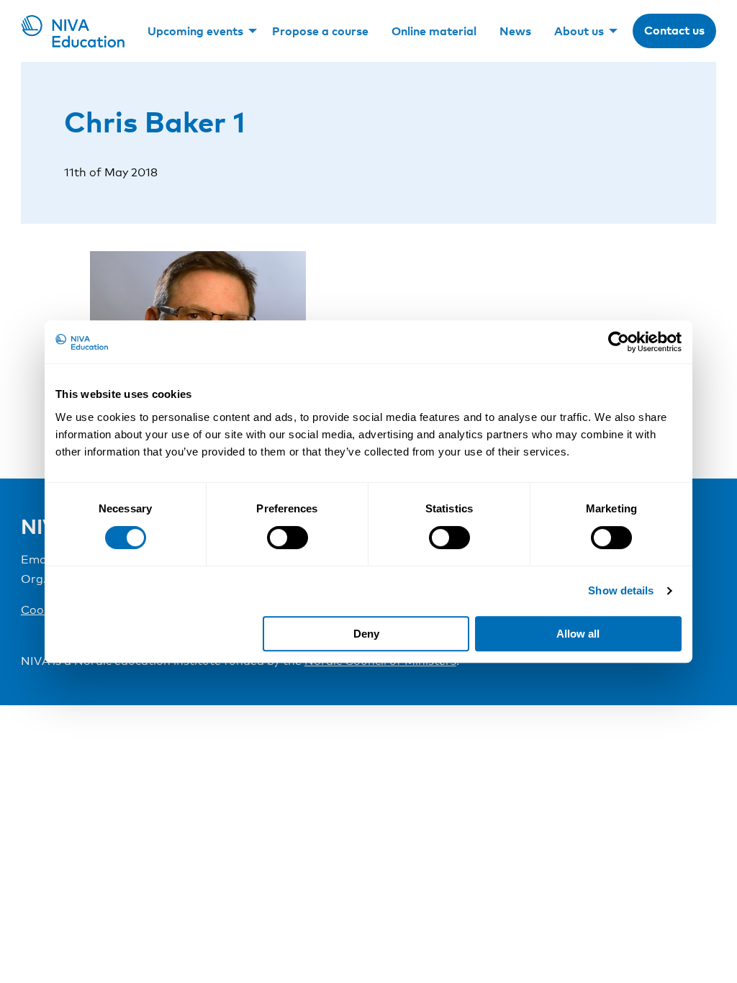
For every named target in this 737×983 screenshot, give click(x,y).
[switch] (287, 537)
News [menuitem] (515, 31)
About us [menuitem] (579, 31)
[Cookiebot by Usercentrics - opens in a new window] (619, 342)
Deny (366, 634)
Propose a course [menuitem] (320, 31)
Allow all (578, 634)
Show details (621, 590)
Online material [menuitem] (434, 31)
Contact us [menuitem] (674, 30)
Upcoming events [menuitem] (195, 31)
